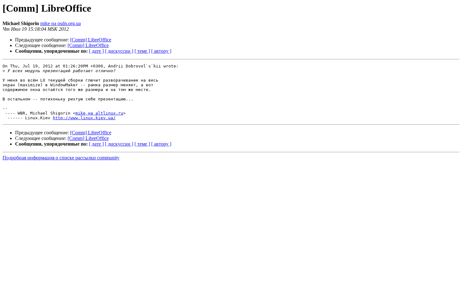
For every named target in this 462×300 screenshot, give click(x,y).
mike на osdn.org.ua (60, 23)
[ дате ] (96, 51)
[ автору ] (161, 51)
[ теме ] (142, 51)
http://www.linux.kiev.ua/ (84, 117)
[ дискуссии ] (119, 51)
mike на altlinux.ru (99, 113)
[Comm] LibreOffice (90, 39)
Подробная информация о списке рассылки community (61, 157)
